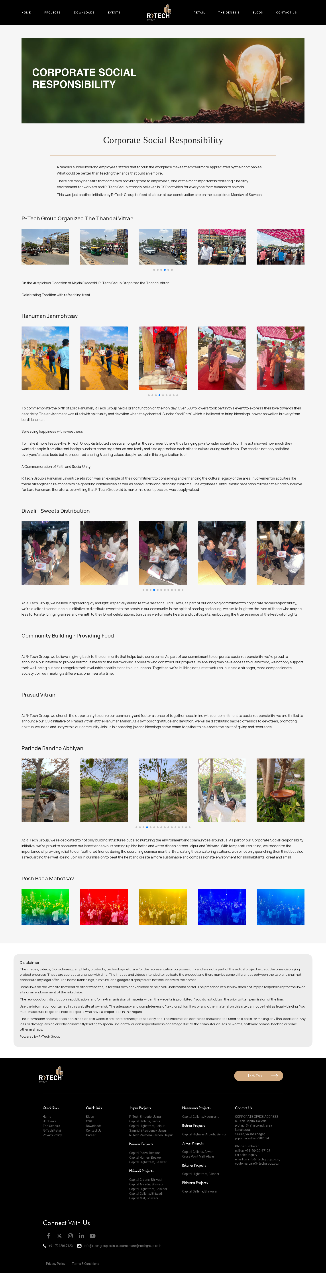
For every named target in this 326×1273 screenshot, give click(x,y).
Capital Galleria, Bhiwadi (146, 1193)
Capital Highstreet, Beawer (148, 1162)
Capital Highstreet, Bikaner (200, 1174)
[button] (154, 270)
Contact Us (286, 12)
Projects (52, 12)
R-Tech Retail (52, 1130)
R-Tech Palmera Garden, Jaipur (151, 1135)
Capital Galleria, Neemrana (200, 1116)
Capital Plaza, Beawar (144, 1153)
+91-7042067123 (61, 1246)
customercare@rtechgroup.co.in (257, 1163)
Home (26, 12)
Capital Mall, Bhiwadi (143, 1198)
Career (91, 1135)
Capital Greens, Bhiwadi (145, 1179)
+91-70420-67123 (257, 1150)
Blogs (258, 12)
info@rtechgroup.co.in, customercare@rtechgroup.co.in (122, 1246)
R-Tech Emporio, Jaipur (145, 1116)
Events (114, 12)
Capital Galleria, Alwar (197, 1152)
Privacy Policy (52, 1135)
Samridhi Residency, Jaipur (148, 1130)
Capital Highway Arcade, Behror (204, 1134)
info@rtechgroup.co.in (263, 1159)
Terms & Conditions (85, 1263)
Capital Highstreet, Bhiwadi (148, 1189)
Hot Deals (49, 1121)
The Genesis (229, 12)
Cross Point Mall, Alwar (198, 1156)
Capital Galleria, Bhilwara (199, 1191)
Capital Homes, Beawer (145, 1157)
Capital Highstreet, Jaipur (147, 1126)
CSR (89, 1121)
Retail (199, 12)
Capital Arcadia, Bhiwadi (146, 1184)
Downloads (84, 12)
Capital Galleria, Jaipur (144, 1121)
